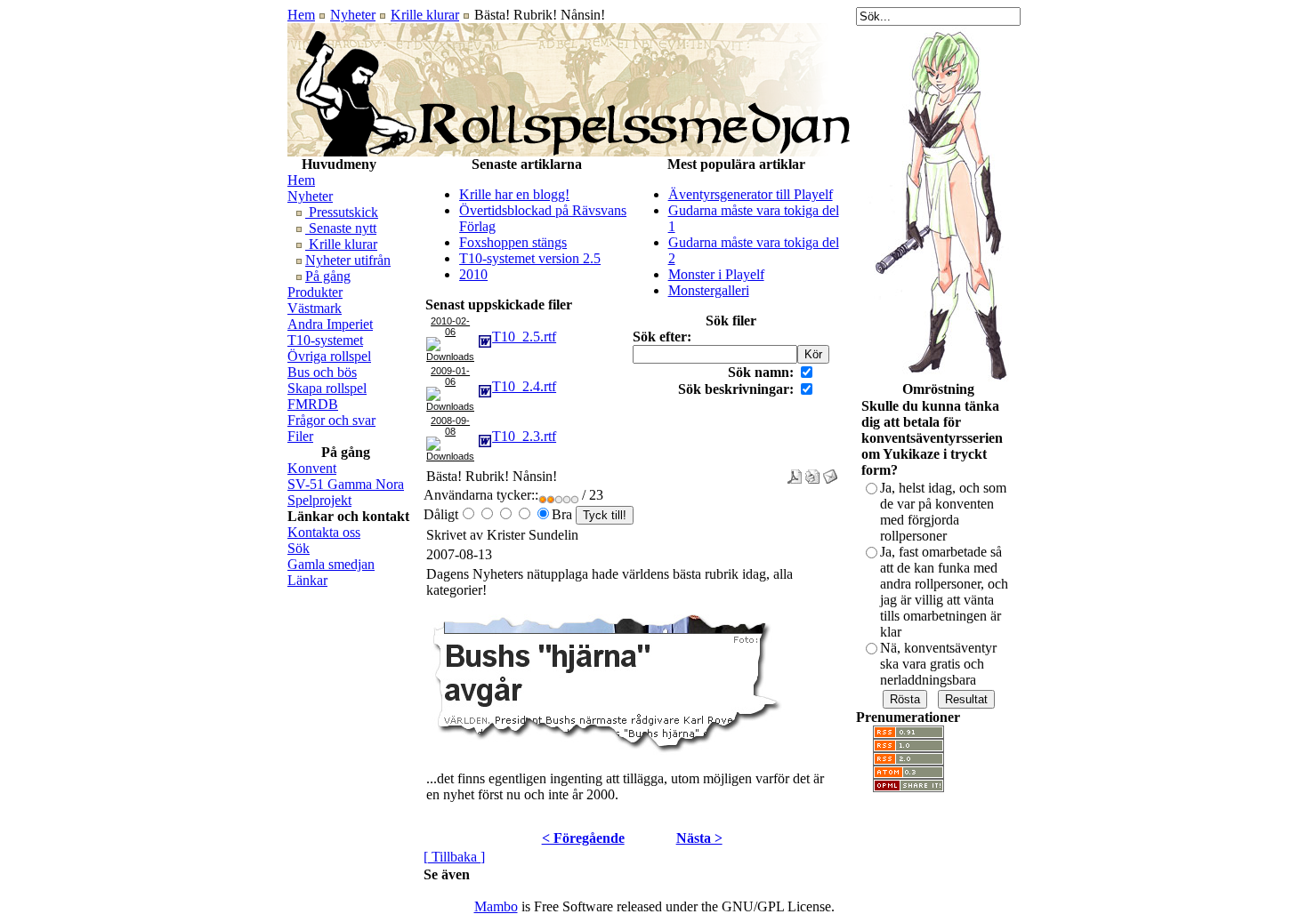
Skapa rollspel (327, 388)
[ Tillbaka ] (454, 856)
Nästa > (699, 838)
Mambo (496, 906)
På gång (328, 276)
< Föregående (583, 838)
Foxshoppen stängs (513, 242)
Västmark (314, 308)
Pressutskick (341, 212)
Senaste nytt (340, 228)
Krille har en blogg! (514, 194)
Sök (298, 548)
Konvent (311, 468)
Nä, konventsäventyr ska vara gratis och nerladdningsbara (938, 663)
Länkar (307, 580)
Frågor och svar (331, 420)
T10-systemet (325, 340)
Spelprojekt (319, 500)
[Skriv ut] (812, 471)
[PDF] (794, 471)
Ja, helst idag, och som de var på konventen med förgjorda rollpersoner (943, 511)
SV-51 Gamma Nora (345, 484)
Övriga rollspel (329, 356)
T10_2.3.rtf (524, 436)
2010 (473, 274)
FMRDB (312, 404)
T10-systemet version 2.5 (530, 258)
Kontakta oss (323, 532)
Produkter (315, 292)
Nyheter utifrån (348, 260)
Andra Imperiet (330, 324)
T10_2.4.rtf (524, 386)
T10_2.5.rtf (524, 336)
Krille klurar (425, 14)
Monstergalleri (708, 290)
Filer (300, 436)
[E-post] (830, 471)
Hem (301, 14)
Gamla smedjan (331, 564)
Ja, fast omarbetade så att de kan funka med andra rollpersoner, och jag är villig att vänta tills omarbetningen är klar (944, 591)
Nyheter (352, 14)
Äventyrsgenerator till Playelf (750, 194)
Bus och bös (322, 372)
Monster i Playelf (716, 274)
